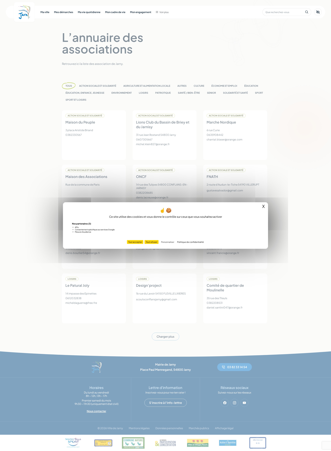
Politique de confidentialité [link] (190, 242)
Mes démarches (63, 12)
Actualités (165, 27)
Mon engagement (140, 12)
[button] (318, 12)
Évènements (166, 21)
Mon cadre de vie (115, 12)
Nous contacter (168, 32)
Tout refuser (151, 242)
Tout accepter (135, 242)
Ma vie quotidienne (89, 12)
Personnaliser (167, 242)
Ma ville (44, 12)
